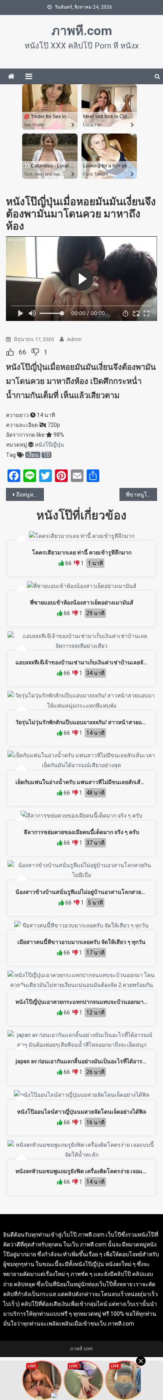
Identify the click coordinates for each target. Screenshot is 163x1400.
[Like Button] (10, 352)
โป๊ (46, 455)
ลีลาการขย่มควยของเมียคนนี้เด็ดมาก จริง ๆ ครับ (81, 832)
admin (74, 339)
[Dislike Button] (35, 352)
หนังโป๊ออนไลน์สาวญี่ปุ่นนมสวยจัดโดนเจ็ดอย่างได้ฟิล (81, 1112)
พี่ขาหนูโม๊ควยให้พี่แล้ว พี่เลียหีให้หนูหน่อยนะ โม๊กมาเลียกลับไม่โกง (141, 494)
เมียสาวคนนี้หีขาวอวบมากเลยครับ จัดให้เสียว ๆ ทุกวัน (81, 942)
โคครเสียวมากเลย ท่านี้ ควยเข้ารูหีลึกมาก (81, 552)
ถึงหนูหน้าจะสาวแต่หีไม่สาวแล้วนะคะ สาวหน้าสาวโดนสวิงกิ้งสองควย (30, 494)
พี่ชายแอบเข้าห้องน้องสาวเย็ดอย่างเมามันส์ (81, 602)
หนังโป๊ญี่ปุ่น (49, 444)
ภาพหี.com (81, 30)
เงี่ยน (33, 455)
